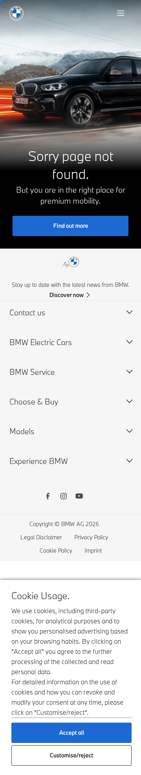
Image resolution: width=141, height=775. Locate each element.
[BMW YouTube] (79, 497)
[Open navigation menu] (121, 13)
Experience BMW (38, 461)
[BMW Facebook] (47, 497)
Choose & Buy (33, 401)
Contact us (27, 312)
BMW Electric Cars (40, 342)
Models (21, 431)
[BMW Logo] (16, 13)
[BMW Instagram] (63, 497)
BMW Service (32, 372)
